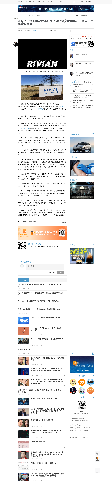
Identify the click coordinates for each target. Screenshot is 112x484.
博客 (48, 2)
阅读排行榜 (76, 82)
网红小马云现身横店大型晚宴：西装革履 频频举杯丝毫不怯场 (83, 101)
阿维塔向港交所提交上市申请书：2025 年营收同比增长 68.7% (39, 309)
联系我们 (72, 428)
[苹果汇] (81, 390)
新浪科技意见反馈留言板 (78, 418)
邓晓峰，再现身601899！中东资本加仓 (44, 463)
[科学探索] (73, 390)
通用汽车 (26, 128)
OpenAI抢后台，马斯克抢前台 (84, 63)
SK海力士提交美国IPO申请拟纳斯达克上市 (46, 317)
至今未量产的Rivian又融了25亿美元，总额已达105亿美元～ (42, 71)
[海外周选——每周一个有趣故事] (82, 364)
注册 (82, 1)
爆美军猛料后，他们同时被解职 (42, 420)
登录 (49, 273)
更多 (61, 2)
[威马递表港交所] (82, 145)
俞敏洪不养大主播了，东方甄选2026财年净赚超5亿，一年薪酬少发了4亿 (83, 90)
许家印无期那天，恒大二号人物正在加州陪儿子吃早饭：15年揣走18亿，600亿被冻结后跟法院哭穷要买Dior (47, 381)
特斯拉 (20, 128)
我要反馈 (64, 222)
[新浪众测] (90, 390)
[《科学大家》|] (82, 167)
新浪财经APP (52, 31)
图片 (52, 2)
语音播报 (97, 465)
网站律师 (79, 430)
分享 (82, 31)
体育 (30, 2)
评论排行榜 (88, 82)
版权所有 (86, 437)
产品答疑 (72, 430)
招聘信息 (79, 428)
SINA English (87, 430)
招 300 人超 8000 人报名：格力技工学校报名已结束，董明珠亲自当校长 (83, 96)
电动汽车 (25, 221)
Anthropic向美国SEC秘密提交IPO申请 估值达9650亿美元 (38, 301)
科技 (43, 2)
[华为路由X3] (82, 256)
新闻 (25, 2)
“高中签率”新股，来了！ (39, 441)
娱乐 (39, 2)
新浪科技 (31, 15)
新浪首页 (20, 2)
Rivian (30, 221)
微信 (77, 31)
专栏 (56, 2)
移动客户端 (88, 1)
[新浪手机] (90, 382)
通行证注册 (87, 428)
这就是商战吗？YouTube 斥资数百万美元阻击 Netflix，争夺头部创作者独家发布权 (83, 106)
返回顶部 (97, 476)
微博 (73, 31)
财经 (34, 2)
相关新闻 (23, 280)
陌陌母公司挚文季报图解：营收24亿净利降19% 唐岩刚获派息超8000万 (84, 73)
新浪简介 (72, 425)
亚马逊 (40, 109)
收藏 (68, 31)
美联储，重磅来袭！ (25, 350)
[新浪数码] (81, 382)
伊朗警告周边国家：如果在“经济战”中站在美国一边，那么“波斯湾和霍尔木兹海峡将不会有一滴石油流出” (47, 411)
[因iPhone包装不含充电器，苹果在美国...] (82, 190)
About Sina (87, 425)
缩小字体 (59, 31)
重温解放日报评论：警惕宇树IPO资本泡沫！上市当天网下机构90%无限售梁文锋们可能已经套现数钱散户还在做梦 (47, 454)
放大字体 (63, 31)
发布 (61, 273)
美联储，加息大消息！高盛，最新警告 (44, 398)
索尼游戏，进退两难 (81, 54)
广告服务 (79, 425)
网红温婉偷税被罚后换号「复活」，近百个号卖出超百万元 (83, 85)
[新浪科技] (73, 382)
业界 (36, 15)
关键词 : (20, 221)
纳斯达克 (63, 106)
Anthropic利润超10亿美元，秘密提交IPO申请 (47, 339)
